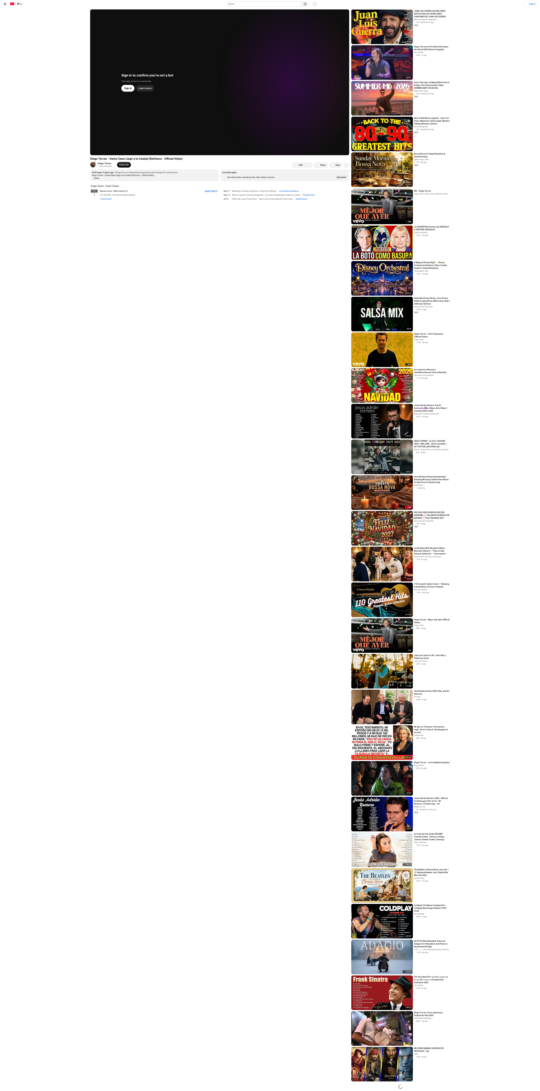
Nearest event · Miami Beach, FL (114, 191)
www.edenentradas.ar (289, 191)
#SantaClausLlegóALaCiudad (141, 172)
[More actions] (346, 165)
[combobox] (264, 4)
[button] (284, 175)
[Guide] (5, 4)
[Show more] (219, 203)
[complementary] (120, 186)
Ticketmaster (106, 199)
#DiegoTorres (121, 172)
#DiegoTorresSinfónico (167, 172)
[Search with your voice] (315, 4)
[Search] (305, 4)
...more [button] (95, 178)
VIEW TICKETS (211, 191)
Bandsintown (309, 195)
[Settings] (518, 4)
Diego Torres (104, 163)
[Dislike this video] (309, 165)
